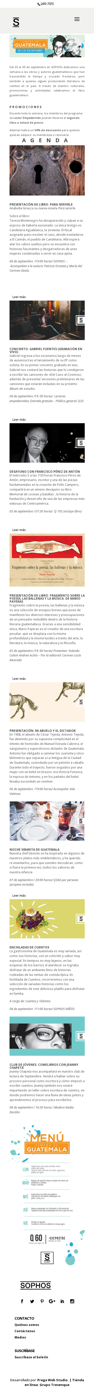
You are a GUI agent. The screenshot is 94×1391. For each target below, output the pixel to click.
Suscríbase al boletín (31, 1357)
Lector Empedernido (27, 118)
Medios (20, 1337)
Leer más (19, 297)
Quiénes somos (27, 1325)
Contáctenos (25, 1331)
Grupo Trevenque (54, 1384)
